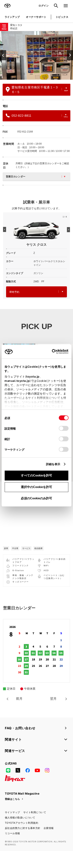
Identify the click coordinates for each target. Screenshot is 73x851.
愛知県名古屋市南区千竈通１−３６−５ (35, 90)
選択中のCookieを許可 (36, 487)
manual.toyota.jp (17, 380)
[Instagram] (47, 770)
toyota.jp (33, 376)
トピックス (62, 16)
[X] (18, 770)
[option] (36, 55)
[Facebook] (27, 770)
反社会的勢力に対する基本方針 (22, 828)
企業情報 (49, 828)
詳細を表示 (53, 464)
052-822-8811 (21, 115)
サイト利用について (34, 812)
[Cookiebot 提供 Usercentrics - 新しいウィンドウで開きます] (50, 351)
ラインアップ (12, 16)
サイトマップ (12, 812)
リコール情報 (12, 833)
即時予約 (14, 292)
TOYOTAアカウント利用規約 (21, 822)
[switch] (64, 428)
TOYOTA (7, 6)
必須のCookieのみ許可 (36, 498)
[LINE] (8, 770)
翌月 (53, 698)
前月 (19, 698)
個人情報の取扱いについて (20, 817)
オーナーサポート (36, 16)
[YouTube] (37, 770)
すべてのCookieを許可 (36, 475)
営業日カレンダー (15, 176)
